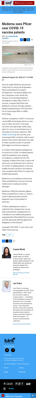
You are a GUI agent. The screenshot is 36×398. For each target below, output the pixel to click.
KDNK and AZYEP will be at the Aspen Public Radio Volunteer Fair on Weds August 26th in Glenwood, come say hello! (18, 10)
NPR (9, 235)
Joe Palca (5, 38)
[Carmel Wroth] (6, 252)
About (6, 368)
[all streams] (33, 395)
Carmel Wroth (13, 36)
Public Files (22, 372)
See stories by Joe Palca (22, 324)
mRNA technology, (9, 135)
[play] (3, 396)
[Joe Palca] (6, 286)
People (6, 372)
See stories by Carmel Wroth (21, 274)
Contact (21, 368)
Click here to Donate (24, 3)
